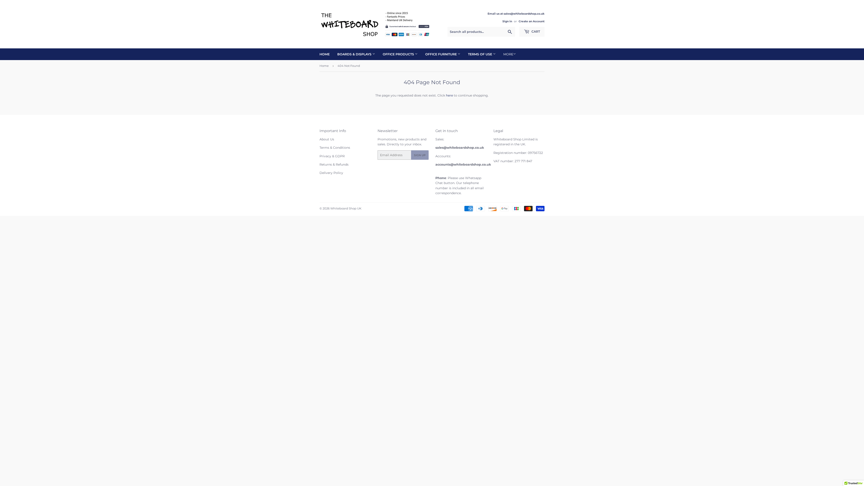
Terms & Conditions (335, 148)
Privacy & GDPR (332, 156)
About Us (327, 139)
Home (325, 54)
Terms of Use (480, 54)
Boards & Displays (354, 54)
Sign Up (420, 155)
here (449, 95)
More (508, 54)
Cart (535, 31)
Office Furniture (441, 54)
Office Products (399, 54)
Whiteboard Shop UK (345, 208)
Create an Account (531, 21)
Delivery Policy (331, 173)
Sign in (507, 21)
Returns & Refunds (334, 164)
